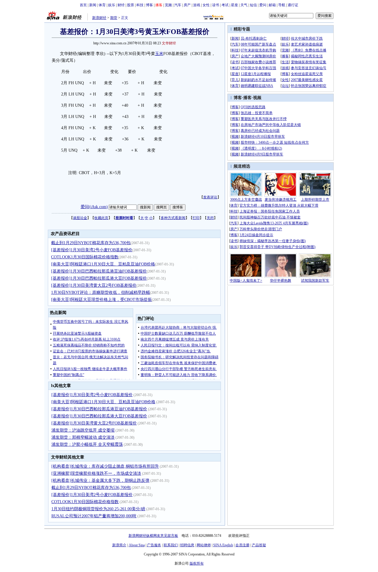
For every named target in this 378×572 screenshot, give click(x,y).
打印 (196, 218)
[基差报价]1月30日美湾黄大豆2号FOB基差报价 (93, 285)
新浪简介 (119, 545)
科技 (140, 5)
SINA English (223, 545)
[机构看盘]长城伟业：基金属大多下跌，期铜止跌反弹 (100, 480)
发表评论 (210, 197)
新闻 (92, 5)
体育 (102, 5)
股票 (130, 5)
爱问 (262, 5)
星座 (234, 5)
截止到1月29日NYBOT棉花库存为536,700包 (91, 243)
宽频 (168, 5)
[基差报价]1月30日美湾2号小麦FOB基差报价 (91, 250)
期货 (113, 18)
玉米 (159, 53)
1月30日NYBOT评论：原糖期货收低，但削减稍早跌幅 (100, 292)
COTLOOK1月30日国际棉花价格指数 (84, 257)
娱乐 (111, 5)
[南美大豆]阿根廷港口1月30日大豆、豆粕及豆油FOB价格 (103, 264)
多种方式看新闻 (173, 218)
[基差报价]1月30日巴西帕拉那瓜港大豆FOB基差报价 (99, 278)
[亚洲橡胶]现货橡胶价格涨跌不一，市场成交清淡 (96, 473)
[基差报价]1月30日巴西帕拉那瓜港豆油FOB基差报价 (99, 271)
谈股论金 (80, 218)
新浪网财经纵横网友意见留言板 (153, 536)
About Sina (137, 545)
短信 (253, 5)
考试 (225, 5)
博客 (149, 5)
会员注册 (242, 545)
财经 (121, 5)
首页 (83, 5)
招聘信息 (187, 545)
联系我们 (171, 545)
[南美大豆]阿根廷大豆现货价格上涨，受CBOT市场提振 (101, 299)
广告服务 (154, 545)
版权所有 (197, 563)
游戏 (196, 5)
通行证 (293, 5)
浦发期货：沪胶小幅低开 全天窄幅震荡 (87, 444)
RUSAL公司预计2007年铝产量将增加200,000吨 (93, 516)
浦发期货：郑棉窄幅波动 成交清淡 (83, 437)
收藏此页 (101, 218)
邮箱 (272, 5)
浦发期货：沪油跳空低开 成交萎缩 (83, 430)
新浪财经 (99, 18)
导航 (281, 5)
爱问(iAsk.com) (94, 207)
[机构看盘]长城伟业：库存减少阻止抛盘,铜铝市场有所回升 (105, 466)
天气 (243, 5)
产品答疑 (259, 545)
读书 (215, 5)
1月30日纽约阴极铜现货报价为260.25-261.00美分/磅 (98, 509)
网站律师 (204, 545)
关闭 (210, 218)
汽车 (177, 5)
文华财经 (169, 43)
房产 (187, 5)
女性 (206, 5)
